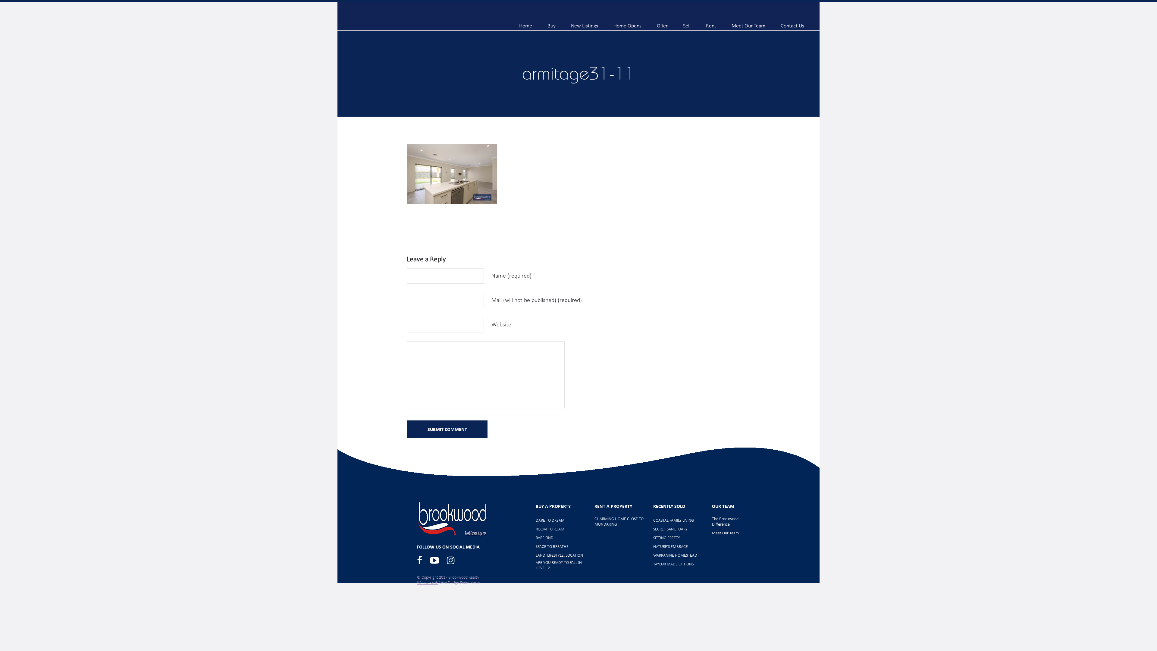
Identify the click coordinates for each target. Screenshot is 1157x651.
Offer (662, 23)
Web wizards (427, 583)
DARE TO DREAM (550, 520)
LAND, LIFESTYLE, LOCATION (559, 555)
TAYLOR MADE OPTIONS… (675, 564)
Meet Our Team (748, 23)
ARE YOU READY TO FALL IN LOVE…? (559, 566)
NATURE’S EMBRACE (670, 547)
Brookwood (401, 18)
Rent (711, 23)
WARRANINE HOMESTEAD (675, 555)
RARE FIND (544, 538)
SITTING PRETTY (666, 538)
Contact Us (792, 23)
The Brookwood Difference (725, 522)
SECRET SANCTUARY (670, 529)
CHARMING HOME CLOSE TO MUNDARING (619, 522)
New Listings (584, 23)
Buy (551, 23)
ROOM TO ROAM (550, 529)
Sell (687, 23)
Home (525, 23)
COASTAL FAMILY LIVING (673, 520)
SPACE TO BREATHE (552, 547)
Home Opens (627, 23)
